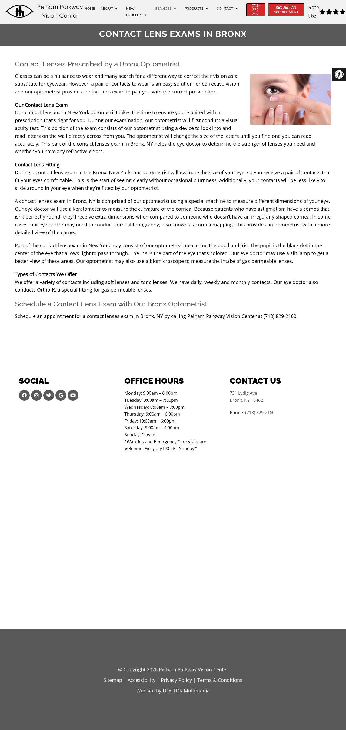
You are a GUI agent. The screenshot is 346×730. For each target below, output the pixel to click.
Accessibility (141, 680)
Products (194, 8)
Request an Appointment (286, 9)
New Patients (134, 11)
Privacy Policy (176, 680)
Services (163, 8)
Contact (225, 8)
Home (90, 8)
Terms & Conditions (219, 680)
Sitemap (113, 680)
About (107, 8)
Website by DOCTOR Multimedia (173, 690)
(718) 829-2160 (256, 9)
